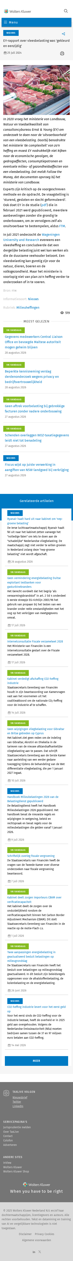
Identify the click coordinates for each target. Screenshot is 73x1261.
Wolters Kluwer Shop (16, 1171)
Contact (8, 1136)
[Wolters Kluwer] (17, 11)
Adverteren (10, 1145)
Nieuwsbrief (20, 1097)
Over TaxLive (11, 1132)
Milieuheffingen (27, 307)
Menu (13, 22)
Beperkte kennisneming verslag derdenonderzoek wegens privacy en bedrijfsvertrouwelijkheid (32, 376)
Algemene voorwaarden (36, 1240)
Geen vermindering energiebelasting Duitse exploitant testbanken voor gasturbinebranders (34, 583)
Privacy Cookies (44, 1234)
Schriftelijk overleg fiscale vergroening (31, 856)
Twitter (17, 1102)
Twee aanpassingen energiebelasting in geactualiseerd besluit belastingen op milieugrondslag (31, 957)
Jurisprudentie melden (17, 1127)
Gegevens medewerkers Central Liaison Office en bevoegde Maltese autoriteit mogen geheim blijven (33, 342)
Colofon (8, 1140)
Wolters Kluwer (12, 1167)
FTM (62, 226)
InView (7, 1163)
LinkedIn (18, 1106)
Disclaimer (25, 1234)
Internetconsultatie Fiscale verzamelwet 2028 (35, 641)
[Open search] (65, 11)
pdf (44, 205)
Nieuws (33, 299)
